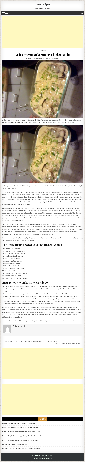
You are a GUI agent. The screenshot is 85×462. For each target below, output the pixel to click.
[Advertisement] (42, 32)
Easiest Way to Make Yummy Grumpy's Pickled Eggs (20, 427)
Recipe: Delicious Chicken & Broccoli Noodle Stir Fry (21, 448)
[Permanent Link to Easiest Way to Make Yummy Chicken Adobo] (42, 89)
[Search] (82, 13)
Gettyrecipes (42, 4)
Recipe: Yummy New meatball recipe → (69, 343)
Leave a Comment (53, 58)
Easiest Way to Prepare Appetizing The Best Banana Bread (23, 436)
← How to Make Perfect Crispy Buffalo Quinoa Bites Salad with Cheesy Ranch (29, 341)
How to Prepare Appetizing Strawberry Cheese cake (21, 432)
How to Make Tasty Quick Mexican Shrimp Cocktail (20, 440)
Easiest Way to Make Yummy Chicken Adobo (43, 55)
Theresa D (43, 51)
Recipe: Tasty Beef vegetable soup (14, 444)
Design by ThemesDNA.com (42, 458)
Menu (6, 13)
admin (29, 58)
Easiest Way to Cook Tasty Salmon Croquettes (18, 423)
